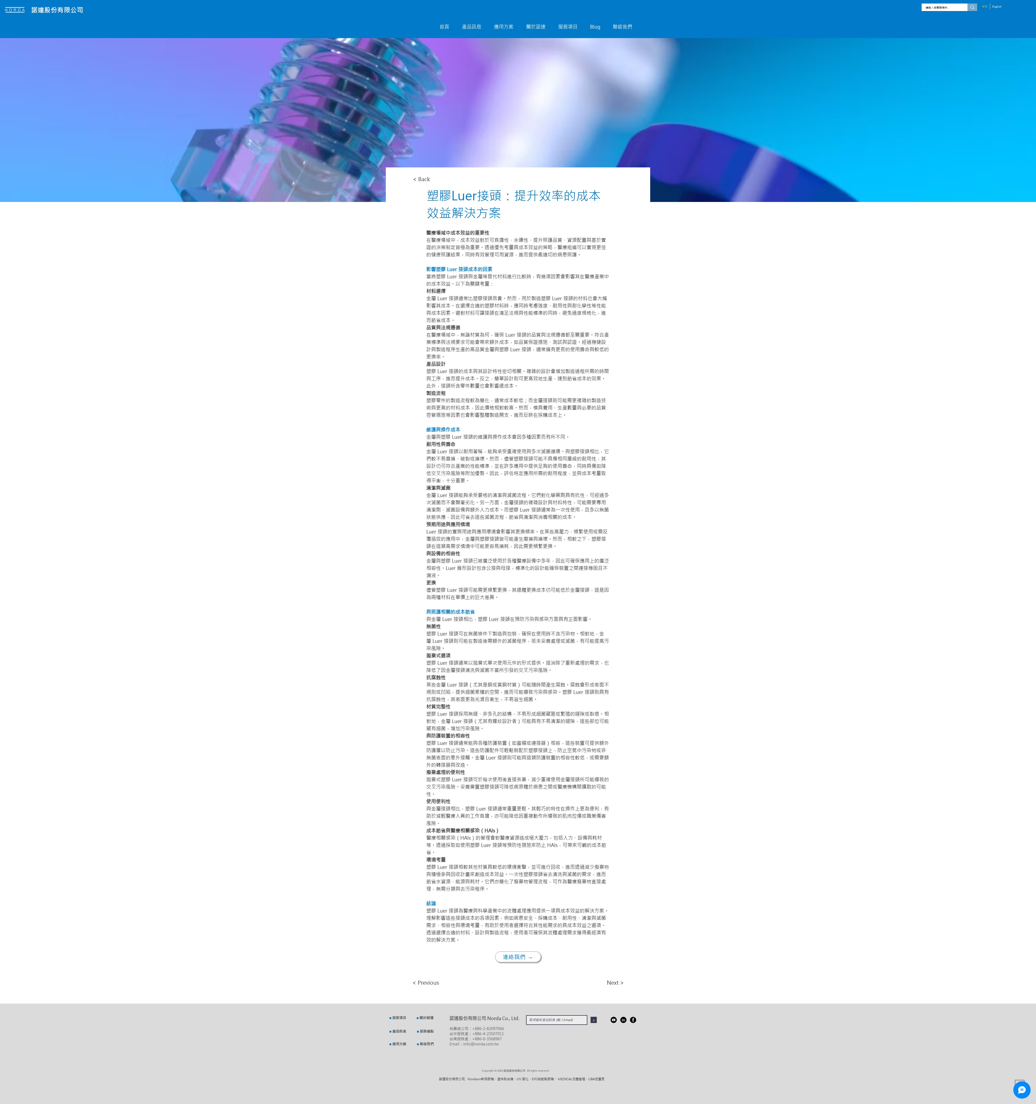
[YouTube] (614, 1020)
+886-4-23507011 (488, 1033)
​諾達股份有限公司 (57, 10)
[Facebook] (633, 1020)
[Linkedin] (623, 1020)
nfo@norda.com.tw (481, 1043)
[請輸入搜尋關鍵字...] (972, 7)
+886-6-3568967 (487, 1038)
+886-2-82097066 (488, 1028)
